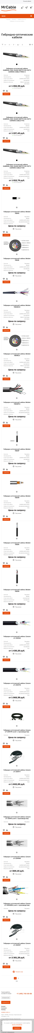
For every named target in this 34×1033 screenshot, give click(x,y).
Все (17, 981)
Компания (4, 1008)
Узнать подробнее (17, 1024)
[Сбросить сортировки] (22, 45)
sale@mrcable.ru (5, 1012)
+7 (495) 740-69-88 (24, 994)
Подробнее (6, 93)
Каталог (3, 1006)
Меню (3, 16)
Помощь (3, 1009)
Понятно (17, 1028)
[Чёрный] (16, 64)
